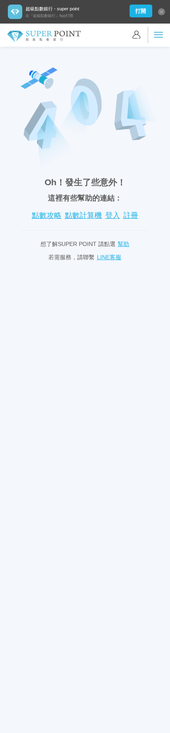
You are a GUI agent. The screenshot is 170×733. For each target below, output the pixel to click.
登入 (112, 215)
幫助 (123, 244)
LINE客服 (109, 257)
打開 (140, 11)
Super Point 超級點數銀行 (44, 36)
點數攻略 (46, 215)
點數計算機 (83, 215)
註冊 (130, 215)
